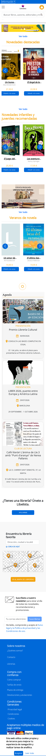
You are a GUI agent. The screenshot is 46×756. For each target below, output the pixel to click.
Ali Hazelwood (9, 260)
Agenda (7, 295)
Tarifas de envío (14, 684)
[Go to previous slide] (5, 70)
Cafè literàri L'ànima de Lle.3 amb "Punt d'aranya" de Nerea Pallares (23, 455)
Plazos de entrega (15, 690)
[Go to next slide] (40, 70)
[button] (3, 28)
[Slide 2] (24, 29)
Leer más (29, 753)
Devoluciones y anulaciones (19, 695)
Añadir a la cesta (34, 93)
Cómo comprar (14, 679)
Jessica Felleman (34, 260)
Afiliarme (23, 512)
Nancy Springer (33, 161)
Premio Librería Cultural (23, 329)
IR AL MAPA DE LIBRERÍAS (23, 579)
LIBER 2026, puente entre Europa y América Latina (23, 392)
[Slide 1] (21, 29)
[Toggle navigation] (3, 7)
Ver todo (23, 36)
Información (7, 1)
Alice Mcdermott (9, 85)
